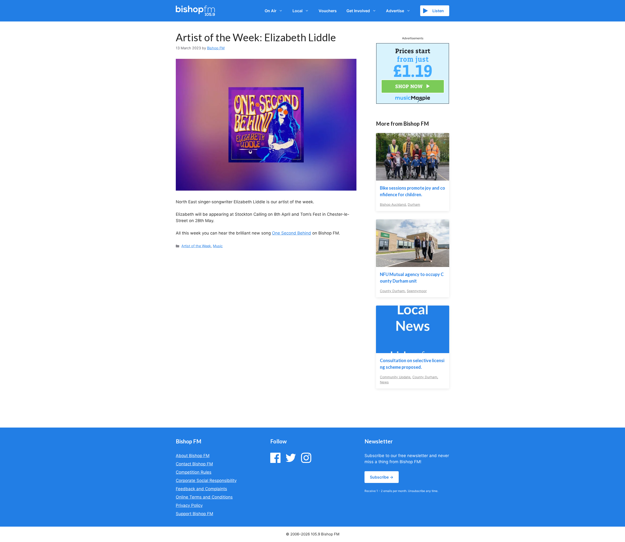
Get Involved (358, 10)
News (384, 382)
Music (218, 246)
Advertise (395, 10)
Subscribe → (381, 477)
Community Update (395, 377)
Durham (414, 204)
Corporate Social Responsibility (206, 480)
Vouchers (328, 10)
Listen (438, 10)
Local (297, 10)
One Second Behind (291, 233)
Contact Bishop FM (194, 463)
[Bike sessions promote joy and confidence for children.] (412, 177)
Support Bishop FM (194, 513)
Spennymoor (417, 291)
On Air (270, 10)
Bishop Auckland (393, 204)
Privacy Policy (189, 505)
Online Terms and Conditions (204, 497)
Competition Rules (193, 472)
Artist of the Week (196, 246)
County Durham (392, 291)
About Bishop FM (192, 455)
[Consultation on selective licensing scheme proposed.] (412, 350)
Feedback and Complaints (201, 488)
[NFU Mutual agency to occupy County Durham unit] (412, 263)
